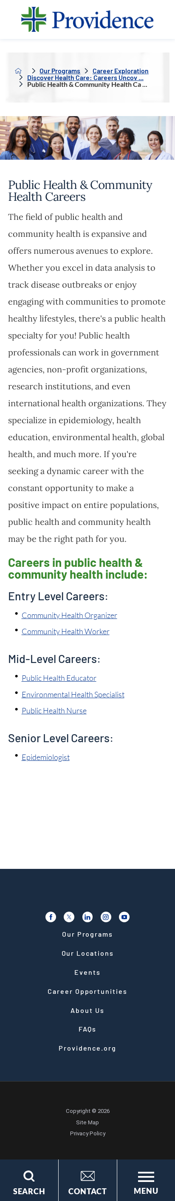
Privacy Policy (87, 1133)
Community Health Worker (66, 631)
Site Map (87, 1122)
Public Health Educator (59, 677)
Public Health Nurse (54, 710)
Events (87, 972)
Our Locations (88, 953)
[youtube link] (124, 917)
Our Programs (60, 70)
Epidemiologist (46, 757)
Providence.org (87, 1048)
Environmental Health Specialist (73, 694)
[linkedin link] (87, 917)
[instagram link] (106, 917)
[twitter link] (69, 917)
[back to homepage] (18, 70)
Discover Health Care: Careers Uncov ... (85, 77)
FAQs (88, 1029)
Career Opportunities (87, 991)
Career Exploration (121, 70)
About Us (87, 1010)
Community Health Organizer (69, 615)
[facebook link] (50, 917)
